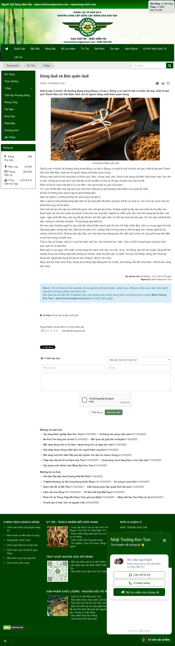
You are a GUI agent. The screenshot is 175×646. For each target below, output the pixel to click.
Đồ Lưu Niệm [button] (68, 48)
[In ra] (163, 83)
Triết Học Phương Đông (17, 95)
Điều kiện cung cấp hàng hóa (21, 558)
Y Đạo (7, 88)
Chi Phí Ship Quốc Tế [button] (154, 48)
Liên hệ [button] (18, 57)
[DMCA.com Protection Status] (14, 627)
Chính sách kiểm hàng (18, 562)
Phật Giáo (9, 123)
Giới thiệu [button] (99, 48)
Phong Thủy (11, 102)
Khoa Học (9, 116)
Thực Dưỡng (11, 81)
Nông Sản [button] (50, 48)
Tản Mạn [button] (114, 48)
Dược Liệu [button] (19, 48)
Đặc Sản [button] (35, 48)
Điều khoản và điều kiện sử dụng (23, 535)
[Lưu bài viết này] (169, 83)
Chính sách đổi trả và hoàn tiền (22, 545)
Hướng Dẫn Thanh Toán (18, 540)
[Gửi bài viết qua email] (158, 83)
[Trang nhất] (7, 48)
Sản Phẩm (10, 137)
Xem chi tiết (156, 9)
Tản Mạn (9, 109)
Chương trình (11, 130)
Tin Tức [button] (85, 48)
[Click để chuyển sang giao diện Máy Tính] (12, 640)
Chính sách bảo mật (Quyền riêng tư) (23, 529)
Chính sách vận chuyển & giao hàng (22, 551)
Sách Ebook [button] (131, 48)
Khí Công (9, 74)
